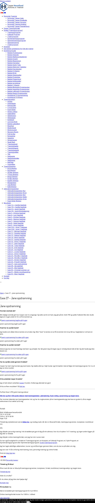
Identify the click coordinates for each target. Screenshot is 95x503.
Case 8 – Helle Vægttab (15, 223)
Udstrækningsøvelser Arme (17, 199)
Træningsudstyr (9, 99)
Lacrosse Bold (12, 122)
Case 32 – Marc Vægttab (15, 274)
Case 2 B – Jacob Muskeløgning (18, 211)
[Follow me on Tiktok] (3, 13)
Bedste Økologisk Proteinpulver (18, 87)
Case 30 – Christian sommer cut (18, 270)
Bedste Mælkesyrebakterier (17, 57)
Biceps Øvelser (12, 177)
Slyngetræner (12, 140)
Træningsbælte (12, 146)
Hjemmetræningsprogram (16, 41)
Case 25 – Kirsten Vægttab (16, 260)
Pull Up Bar (11, 134)
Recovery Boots (12, 132)
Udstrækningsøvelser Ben (16, 195)
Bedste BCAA (11, 73)
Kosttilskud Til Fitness (15, 97)
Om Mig (6, 278)
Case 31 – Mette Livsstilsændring (18, 272)
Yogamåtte (11, 164)
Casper (21, 383)
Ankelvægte (11, 104)
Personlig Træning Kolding (16, 24)
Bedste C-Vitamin (13, 85)
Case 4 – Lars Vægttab (15, 215)
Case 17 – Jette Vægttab (15, 244)
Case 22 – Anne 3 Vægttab (16, 254)
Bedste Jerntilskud (13, 83)
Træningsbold (12, 144)
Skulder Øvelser (12, 173)
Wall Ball (10, 162)
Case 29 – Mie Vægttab (15, 268)
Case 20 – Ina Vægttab (15, 250)
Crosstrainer (11, 108)
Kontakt (6, 276)
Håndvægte (11, 118)
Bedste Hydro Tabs (14, 65)
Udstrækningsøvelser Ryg (16, 191)
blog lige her (10, 453)
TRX (8, 154)
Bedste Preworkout (14, 79)
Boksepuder (11, 106)
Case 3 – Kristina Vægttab (16, 213)
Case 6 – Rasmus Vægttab (16, 219)
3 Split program (12, 45)
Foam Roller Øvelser (14, 201)
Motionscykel (12, 130)
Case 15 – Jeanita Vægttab (16, 240)
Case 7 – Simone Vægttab (16, 221)
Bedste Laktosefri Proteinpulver (18, 91)
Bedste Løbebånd (13, 124)
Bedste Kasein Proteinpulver (17, 93)
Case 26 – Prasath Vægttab (16, 262)
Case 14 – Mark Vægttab (15, 238)
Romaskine (11, 136)
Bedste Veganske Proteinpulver (18, 89)
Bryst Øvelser (12, 168)
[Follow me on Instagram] (0, 13)
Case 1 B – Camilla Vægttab (16, 207)
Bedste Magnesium (14, 61)
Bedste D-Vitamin (13, 71)
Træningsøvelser (10, 166)
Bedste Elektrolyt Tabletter (16, 67)
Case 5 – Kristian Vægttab (16, 217)
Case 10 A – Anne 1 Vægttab (17, 227)
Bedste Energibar (13, 63)
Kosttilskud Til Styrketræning (17, 95)
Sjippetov (10, 138)
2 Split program (12, 37)
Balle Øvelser (12, 187)
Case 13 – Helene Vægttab (16, 235)
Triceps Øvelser (12, 175)
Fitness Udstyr (12, 112)
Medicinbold (11, 128)
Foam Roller (11, 110)
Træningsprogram (14, 32)
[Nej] (30, 502)
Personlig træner (12, 460)
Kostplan (7, 47)
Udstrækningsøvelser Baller (17, 197)
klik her (22, 386)
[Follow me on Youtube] (2, 13)
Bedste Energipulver (14, 69)
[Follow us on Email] (5, 13)
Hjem (2, 293)
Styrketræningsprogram (15, 39)
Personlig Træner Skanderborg (18, 26)
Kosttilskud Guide (10, 51)
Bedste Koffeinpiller (14, 81)
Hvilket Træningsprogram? (13, 30)
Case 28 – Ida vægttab (15, 266)
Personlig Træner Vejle (15, 18)
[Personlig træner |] (11, 11)
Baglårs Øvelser (12, 181)
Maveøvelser (11, 183)
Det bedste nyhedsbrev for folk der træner (18, 49)
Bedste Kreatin (12, 59)
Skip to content (5, 1)
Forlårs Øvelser (12, 179)
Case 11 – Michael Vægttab (16, 231)
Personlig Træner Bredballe (17, 20)
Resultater (7, 203)
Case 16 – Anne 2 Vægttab (16, 242)
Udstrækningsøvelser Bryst (17, 193)
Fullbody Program (13, 34)
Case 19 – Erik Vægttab (15, 248)
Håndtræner (11, 116)
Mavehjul (10, 126)
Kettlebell (10, 120)
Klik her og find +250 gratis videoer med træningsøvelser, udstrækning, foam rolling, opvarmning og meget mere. (39, 396)
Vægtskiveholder (13, 158)
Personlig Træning (10, 16)
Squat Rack (11, 142)
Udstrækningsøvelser (11, 189)
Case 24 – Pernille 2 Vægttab (17, 258)
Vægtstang (11, 160)
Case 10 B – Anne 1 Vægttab (17, 229)
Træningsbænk (12, 148)
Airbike (9, 101)
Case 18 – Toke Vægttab (15, 246)
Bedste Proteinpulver (14, 53)
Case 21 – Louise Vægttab (16, 252)
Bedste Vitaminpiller (14, 75)
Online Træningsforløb (12, 28)
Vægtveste (11, 156)
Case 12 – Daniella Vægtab (16, 233)
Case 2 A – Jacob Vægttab (16, 209)
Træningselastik (13, 150)
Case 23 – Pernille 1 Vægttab (17, 256)
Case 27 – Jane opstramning (17, 264)
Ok (28, 502)
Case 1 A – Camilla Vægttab (16, 205)
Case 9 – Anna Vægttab (15, 225)
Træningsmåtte (12, 152)
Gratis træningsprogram (48, 443)
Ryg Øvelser (11, 171)
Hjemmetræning (13, 43)
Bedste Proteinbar (13, 77)
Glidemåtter (11, 114)
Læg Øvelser (11, 185)
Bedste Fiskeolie (13, 55)
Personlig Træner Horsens (16, 22)
